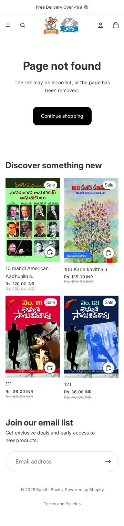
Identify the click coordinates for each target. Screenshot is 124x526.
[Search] (22, 25)
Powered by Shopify (84, 489)
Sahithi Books (49, 489)
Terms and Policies (62, 503)
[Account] (100, 25)
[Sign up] (108, 462)
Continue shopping (62, 116)
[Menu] (8, 25)
